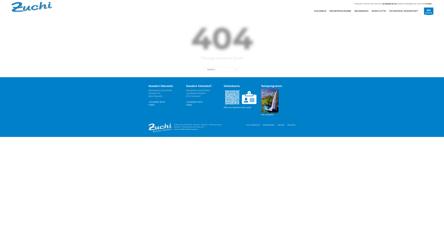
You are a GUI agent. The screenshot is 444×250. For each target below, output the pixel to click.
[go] (236, 69)
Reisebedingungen (268, 125)
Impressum (281, 125)
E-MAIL (429, 4)
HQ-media (185, 129)
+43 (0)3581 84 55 (389, 4)
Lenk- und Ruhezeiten (253, 125)
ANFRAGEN (428, 11)
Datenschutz (291, 125)
